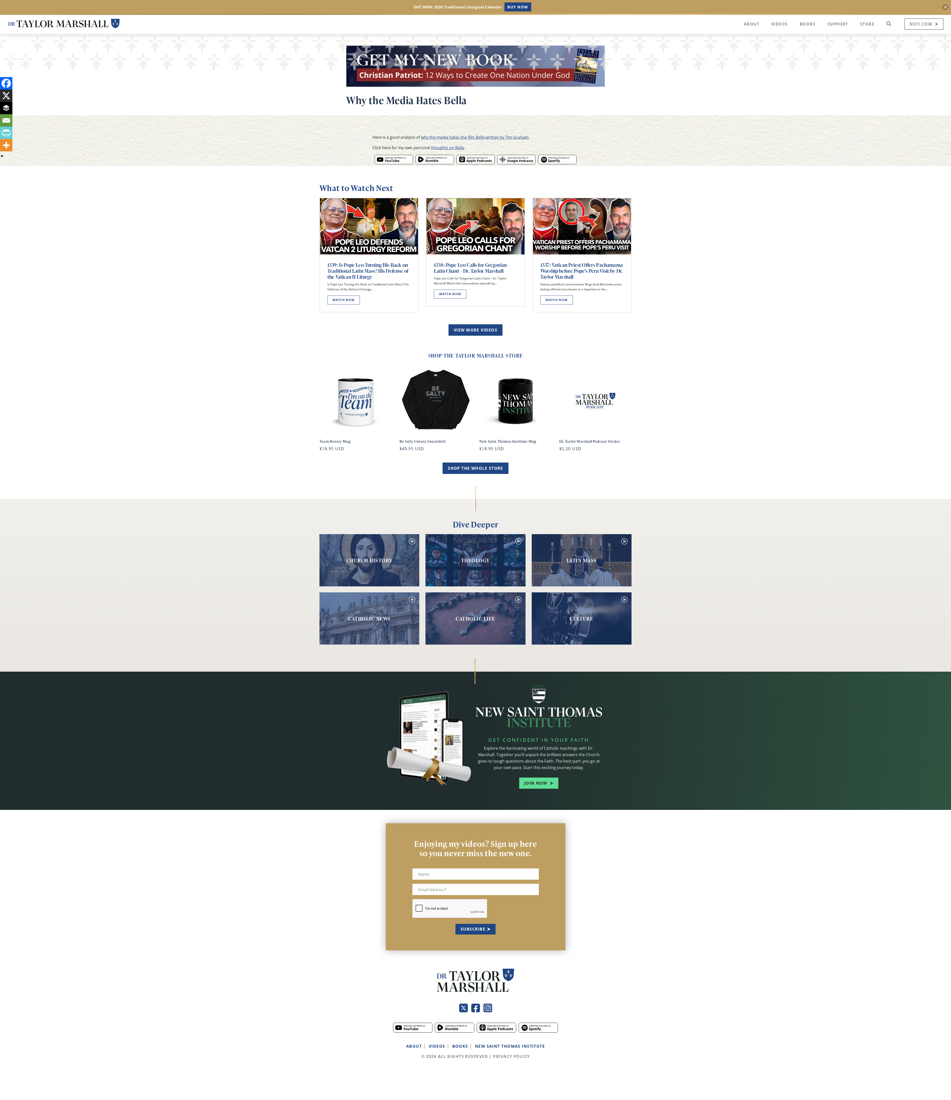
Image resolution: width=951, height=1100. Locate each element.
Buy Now (517, 6)
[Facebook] (6, 83)
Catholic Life (475, 618)
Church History (369, 560)
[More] (6, 145)
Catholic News (369, 618)
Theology (475, 560)
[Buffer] (6, 108)
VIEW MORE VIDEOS (475, 330)
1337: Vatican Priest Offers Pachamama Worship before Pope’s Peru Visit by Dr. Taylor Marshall (581, 270)
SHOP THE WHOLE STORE (475, 468)
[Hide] (2, 156)
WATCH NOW (344, 300)
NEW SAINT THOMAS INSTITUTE (510, 1046)
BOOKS (460, 1046)
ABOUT (414, 1046)
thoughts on (447, 147)
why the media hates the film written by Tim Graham (474, 137)
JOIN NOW (535, 783)
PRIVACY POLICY (511, 1056)
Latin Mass (582, 560)
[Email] (6, 120)
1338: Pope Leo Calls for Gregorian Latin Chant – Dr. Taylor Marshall (470, 267)
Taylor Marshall (63, 23)
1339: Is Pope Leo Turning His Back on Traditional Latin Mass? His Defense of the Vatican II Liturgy (367, 270)
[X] (6, 95)
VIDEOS (437, 1046)
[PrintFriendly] (6, 133)
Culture (582, 618)
